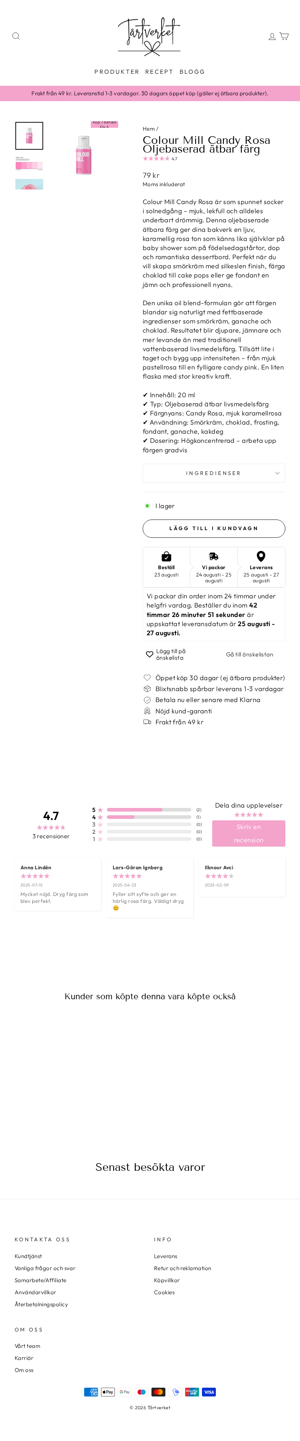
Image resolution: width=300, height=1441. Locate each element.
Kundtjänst (28, 1256)
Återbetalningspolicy (41, 1304)
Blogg (193, 71)
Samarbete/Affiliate (41, 1280)
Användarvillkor (35, 1292)
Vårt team (27, 1345)
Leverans (165, 1256)
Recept (159, 71)
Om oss (24, 1370)
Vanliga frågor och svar (45, 1268)
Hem (149, 128)
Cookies (164, 1292)
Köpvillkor (167, 1280)
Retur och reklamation (182, 1268)
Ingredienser (214, 473)
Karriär (24, 1357)
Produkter (117, 71)
